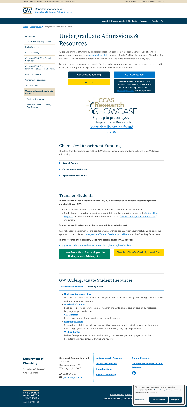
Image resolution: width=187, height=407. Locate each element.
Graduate (132, 21)
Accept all (175, 399)
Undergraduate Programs (109, 358)
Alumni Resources (141, 358)
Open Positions (104, 369)
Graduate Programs (106, 364)
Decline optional (158, 399)
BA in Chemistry (32, 47)
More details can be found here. (111, 129)
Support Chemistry (156, 1)
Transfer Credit (31, 86)
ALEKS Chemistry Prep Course (38, 42)
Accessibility (117, 399)
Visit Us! (89, 82)
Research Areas (130, 1)
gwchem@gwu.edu (125, 91)
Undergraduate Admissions (34, 1)
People (155, 21)
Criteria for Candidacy (74, 169)
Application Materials (74, 176)
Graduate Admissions (55, 1)
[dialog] (159, 394)
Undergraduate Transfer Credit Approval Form (107, 234)
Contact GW (107, 399)
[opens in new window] (134, 375)
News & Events (70, 1)
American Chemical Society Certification (39, 106)
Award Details (70, 163)
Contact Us (143, 1)
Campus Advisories (117, 394)
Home (25, 27)
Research (144, 21)
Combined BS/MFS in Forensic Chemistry (38, 59)
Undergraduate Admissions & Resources (39, 92)
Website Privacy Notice (162, 390)
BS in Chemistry (32, 53)
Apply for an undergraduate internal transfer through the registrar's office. (95, 245)
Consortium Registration (35, 80)
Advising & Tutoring (35, 99)
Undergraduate (118, 21)
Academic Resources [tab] (72, 287)
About (105, 21)
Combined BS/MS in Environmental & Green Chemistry (40, 67)
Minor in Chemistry (33, 74)
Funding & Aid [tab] (95, 287)
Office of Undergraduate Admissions (138, 216)
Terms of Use (127, 399)
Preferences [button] (139, 399)
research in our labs (99, 55)
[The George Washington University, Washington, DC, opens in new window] (31, 396)
